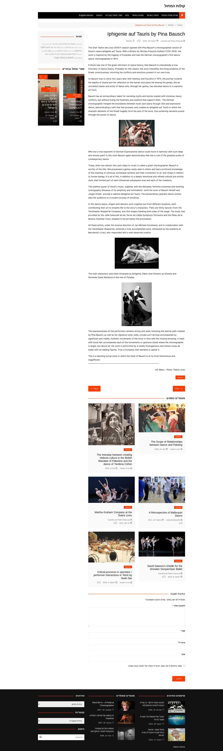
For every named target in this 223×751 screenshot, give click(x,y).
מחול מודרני (79, 44)
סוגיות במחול (138, 15)
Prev (177, 389)
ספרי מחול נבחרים (77, 96)
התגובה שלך (179, 606)
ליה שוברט (52, 54)
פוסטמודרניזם (61, 54)
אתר (183, 654)
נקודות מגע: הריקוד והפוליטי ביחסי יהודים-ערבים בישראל (49, 101)
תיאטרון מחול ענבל (64, 57)
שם (183, 631)
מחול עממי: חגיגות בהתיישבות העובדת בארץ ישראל (153, 733)
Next (96, 389)
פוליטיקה (68, 47)
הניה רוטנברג (175, 449)
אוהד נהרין (54, 44)
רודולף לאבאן (72, 54)
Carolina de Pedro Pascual (172, 41)
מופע (75, 58)
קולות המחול (174, 6)
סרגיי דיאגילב (70, 51)
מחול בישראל (152, 15)
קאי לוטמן (49, 47)
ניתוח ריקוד (57, 47)
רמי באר (80, 54)
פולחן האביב (62, 44)
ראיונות (99, 15)
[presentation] (41, 77)
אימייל (181, 642)
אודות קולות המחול (170, 15)
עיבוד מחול (48, 44)
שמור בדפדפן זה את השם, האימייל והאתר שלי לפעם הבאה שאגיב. (155, 666)
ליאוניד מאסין (74, 47)
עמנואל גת (71, 44)
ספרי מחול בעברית (114, 15)
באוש (179, 377)
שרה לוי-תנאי (62, 51)
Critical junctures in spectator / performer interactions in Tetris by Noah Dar (113, 575)
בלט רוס (48, 51)
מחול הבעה (54, 51)
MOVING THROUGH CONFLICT (75, 104)
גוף (64, 47)
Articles (129, 41)
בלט (62, 47)
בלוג (127, 15)
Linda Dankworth (173, 520)
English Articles (86, 15)
